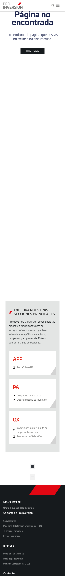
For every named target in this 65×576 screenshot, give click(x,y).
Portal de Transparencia (13, 554)
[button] (57, 5)
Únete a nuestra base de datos (18, 508)
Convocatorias (9, 521)
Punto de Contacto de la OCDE (16, 564)
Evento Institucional (12, 536)
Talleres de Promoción (13, 531)
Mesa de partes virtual (13, 559)
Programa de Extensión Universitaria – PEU (22, 526)
